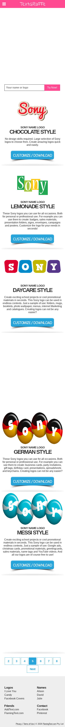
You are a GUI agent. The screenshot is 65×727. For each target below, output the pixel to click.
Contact (42, 705)
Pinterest (42, 713)
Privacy (19, 724)
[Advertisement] (32, 46)
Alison (40, 691)
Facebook (42, 709)
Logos (8, 687)
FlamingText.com (14, 713)
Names (41, 687)
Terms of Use (28, 724)
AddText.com (11, 709)
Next (32, 669)
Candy (8, 694)
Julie (39, 698)
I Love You (10, 691)
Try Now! (52, 87)
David (40, 694)
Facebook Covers (14, 698)
